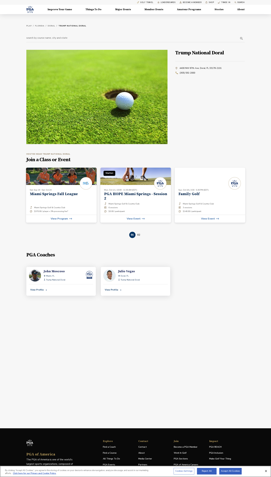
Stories (219, 9)
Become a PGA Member (185, 446)
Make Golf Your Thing (220, 459)
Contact (142, 446)
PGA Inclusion (216, 452)
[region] (135, 471)
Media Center (145, 459)
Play (29, 26)
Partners (142, 464)
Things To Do (93, 9)
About (241, 9)
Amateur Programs (189, 9)
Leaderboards (168, 2)
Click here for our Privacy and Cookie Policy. (34, 473)
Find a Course (110, 452)
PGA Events (109, 464)
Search (241, 2)
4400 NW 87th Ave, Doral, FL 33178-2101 (201, 68)
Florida (39, 26)
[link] (61, 195)
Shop (209, 2)
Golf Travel (147, 2)
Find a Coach (109, 446)
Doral (51, 26)
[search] (241, 38)
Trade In (224, 2)
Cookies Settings (184, 471)
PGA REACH (215, 447)
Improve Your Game (60, 9)
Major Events (123, 9)
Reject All (207, 471)
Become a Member (192, 2)
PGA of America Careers (186, 464)
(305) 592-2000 (187, 72)
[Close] (266, 471)
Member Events (153, 9)
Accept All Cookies (230, 471)
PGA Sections (181, 458)
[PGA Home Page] (30, 9)
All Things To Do (111, 458)
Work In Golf (180, 452)
